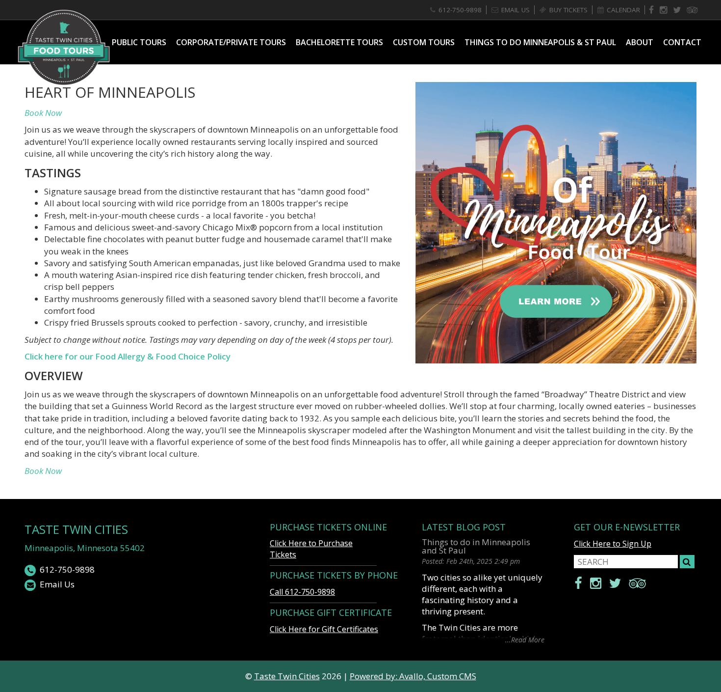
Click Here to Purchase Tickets (311, 549)
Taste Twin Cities (76, 529)
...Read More (524, 639)
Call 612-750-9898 (302, 591)
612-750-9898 (67, 569)
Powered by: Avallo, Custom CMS (413, 676)
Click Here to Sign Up (612, 543)
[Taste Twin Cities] (64, 47)
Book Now (43, 112)
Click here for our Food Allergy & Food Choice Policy (128, 356)
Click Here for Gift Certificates (324, 629)
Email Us (57, 584)
